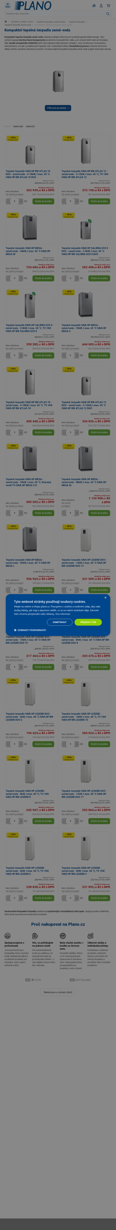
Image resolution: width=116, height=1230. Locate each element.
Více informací (62, 613)
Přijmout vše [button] (88, 622)
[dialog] (58, 615)
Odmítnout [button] (60, 622)
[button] (30, 630)
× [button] (105, 597)
